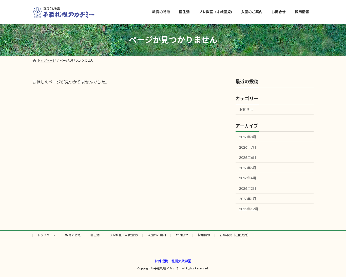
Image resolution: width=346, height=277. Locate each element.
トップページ (46, 235)
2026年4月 (247, 178)
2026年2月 (247, 188)
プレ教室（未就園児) (123, 235)
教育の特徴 (73, 235)
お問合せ (182, 235)
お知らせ (246, 109)
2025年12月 (248, 209)
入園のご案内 (157, 235)
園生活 (95, 235)
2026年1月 (247, 198)
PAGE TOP (333, 264)
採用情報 (204, 235)
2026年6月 (247, 157)
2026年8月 (247, 137)
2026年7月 (247, 147)
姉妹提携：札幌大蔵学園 (173, 261)
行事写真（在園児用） (235, 235)
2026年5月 (247, 167)
